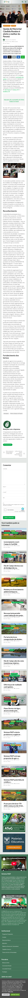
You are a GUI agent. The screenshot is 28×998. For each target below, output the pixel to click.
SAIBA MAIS (10, 991)
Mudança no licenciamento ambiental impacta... (14, 591)
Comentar (16, 41)
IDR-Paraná (8, 89)
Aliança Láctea (5, 962)
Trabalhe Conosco (6, 949)
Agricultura (7, 531)
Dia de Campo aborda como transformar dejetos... (14, 662)
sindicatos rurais (5, 884)
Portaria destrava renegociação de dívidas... (13, 638)
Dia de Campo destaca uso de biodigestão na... (13, 567)
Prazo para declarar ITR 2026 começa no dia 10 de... (14, 805)
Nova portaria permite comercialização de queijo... (14, 614)
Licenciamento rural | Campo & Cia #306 (11, 543)
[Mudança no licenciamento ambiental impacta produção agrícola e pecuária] (14, 581)
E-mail (4, 492)
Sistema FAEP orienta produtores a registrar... (12, 733)
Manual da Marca (6, 940)
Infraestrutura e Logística (10, 699)
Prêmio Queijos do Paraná (16, 413)
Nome (4, 486)
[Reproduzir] (3, 870)
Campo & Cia (19, 531)
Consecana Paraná (6, 965)
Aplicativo (4, 943)
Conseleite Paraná (6, 968)
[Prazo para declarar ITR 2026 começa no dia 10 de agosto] (14, 795)
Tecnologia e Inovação (9, 556)
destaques (6, 413)
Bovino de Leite (7, 25)
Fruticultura (7, 532)
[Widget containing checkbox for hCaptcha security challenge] (14, 510)
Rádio (11, 534)
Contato (4, 937)
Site (4, 497)
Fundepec (4, 971)
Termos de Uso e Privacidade (9, 952)
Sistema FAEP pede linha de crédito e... (14, 781)
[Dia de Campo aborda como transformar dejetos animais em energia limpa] (14, 652)
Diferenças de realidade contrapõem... (13, 686)
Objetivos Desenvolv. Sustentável (10, 946)
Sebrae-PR (16, 89)
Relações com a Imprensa (10, 39)
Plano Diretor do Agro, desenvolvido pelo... (12, 709)
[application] (14, 864)
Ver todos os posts (7, 444)
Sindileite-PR (6, 91)
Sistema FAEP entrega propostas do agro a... (12, 757)
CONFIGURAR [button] (6, 994)
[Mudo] (21, 870)
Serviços (12, 650)
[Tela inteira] (24, 870)
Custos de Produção (9, 628)
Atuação (13, 531)
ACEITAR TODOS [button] (15, 994)
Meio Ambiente (14, 532)
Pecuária (13, 25)
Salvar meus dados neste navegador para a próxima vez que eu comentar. (13, 505)
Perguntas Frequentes (7, 934)
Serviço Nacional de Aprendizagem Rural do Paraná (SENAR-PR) (12, 882)
